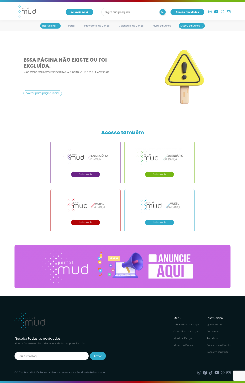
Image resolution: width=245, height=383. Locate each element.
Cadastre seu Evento (218, 345)
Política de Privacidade (90, 372)
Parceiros (212, 338)
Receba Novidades (187, 12)
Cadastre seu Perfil (217, 351)
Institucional (49, 25)
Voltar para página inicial (42, 93)
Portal (71, 25)
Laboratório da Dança (97, 25)
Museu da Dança (190, 25)
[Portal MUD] (25, 12)
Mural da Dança (162, 25)
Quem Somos (215, 324)
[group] (122, 266)
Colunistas (213, 331)
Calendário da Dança (131, 25)
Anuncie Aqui (79, 12)
